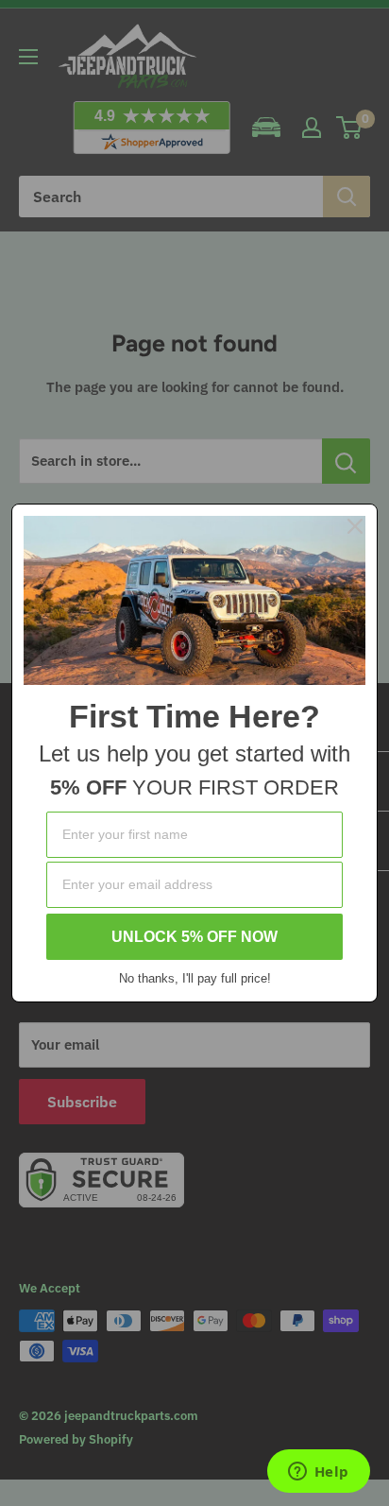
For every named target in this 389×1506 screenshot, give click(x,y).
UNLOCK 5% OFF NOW (194, 937)
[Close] (355, 526)
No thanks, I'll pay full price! (195, 978)
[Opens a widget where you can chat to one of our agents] (318, 1473)
